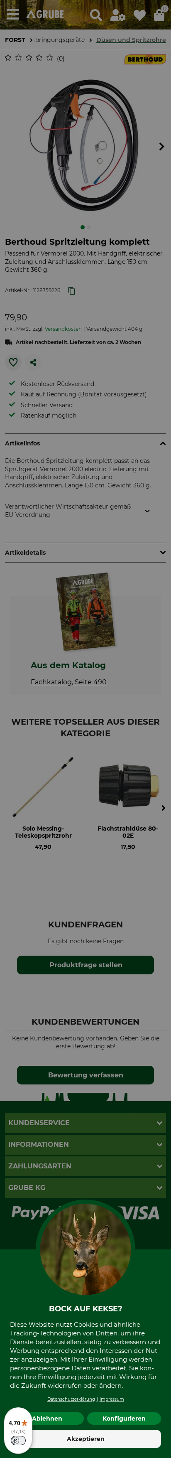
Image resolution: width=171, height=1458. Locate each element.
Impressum (112, 1399)
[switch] (18, 1440)
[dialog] (85, 729)
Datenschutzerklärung (71, 1399)
